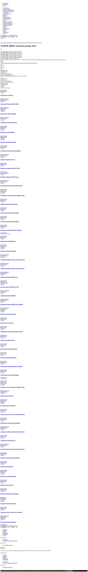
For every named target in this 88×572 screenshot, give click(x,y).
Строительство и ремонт (8, 11)
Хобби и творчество (7, 22)
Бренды (4, 531)
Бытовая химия (6, 17)
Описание (3, 85)
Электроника (6, 7)
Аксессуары (5, 32)
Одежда (5, 29)
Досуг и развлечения (7, 21)
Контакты (5, 539)
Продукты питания (7, 18)
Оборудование (6, 28)
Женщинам (5, 3)
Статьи (4, 535)
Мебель (4, 15)
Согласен (69, 570)
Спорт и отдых (6, 19)
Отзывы (2, 86)
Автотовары (6, 12)
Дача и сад (5, 14)
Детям (4, 5)
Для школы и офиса (7, 25)
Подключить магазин (7, 545)
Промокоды (5, 534)
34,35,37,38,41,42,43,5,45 (18, 63)
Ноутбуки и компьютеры (8, 10)
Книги (4, 20)
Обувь (4, 30)
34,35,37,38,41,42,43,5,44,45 (7, 63)
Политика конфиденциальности (10, 540)
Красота (5, 33)
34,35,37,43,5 (34, 63)
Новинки (5, 530)
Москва (2, 38)
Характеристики (4, 84)
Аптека (4, 27)
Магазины (5, 533)
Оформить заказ (4, 70)
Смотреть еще (4, 232)
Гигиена (5, 26)
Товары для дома (7, 13)
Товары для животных (8, 24)
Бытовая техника (7, 9)
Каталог (5, 529)
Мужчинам (5, 4)
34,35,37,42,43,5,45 (27, 63)
